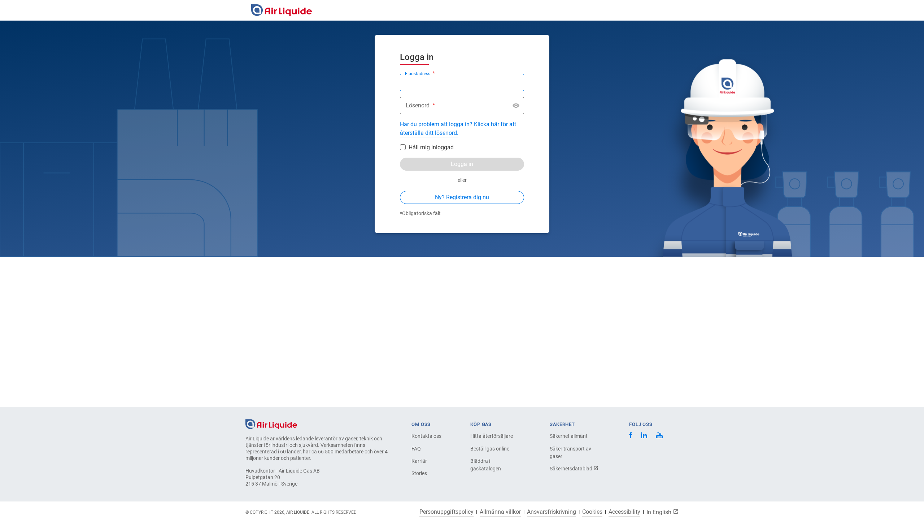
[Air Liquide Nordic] (659, 436)
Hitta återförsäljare (491, 436)
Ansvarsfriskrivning (551, 512)
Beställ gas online (489, 449)
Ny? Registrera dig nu (462, 197)
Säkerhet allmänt (569, 436)
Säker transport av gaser (570, 452)
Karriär (419, 461)
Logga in (462, 164)
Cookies (592, 512)
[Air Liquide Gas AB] (281, 10)
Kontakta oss (426, 436)
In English (659, 512)
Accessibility (624, 512)
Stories (419, 473)
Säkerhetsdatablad (571, 468)
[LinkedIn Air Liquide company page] (644, 436)
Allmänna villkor (500, 512)
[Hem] (271, 423)
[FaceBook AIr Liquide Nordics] (630, 436)
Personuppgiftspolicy (446, 512)
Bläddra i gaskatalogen (485, 464)
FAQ (416, 449)
